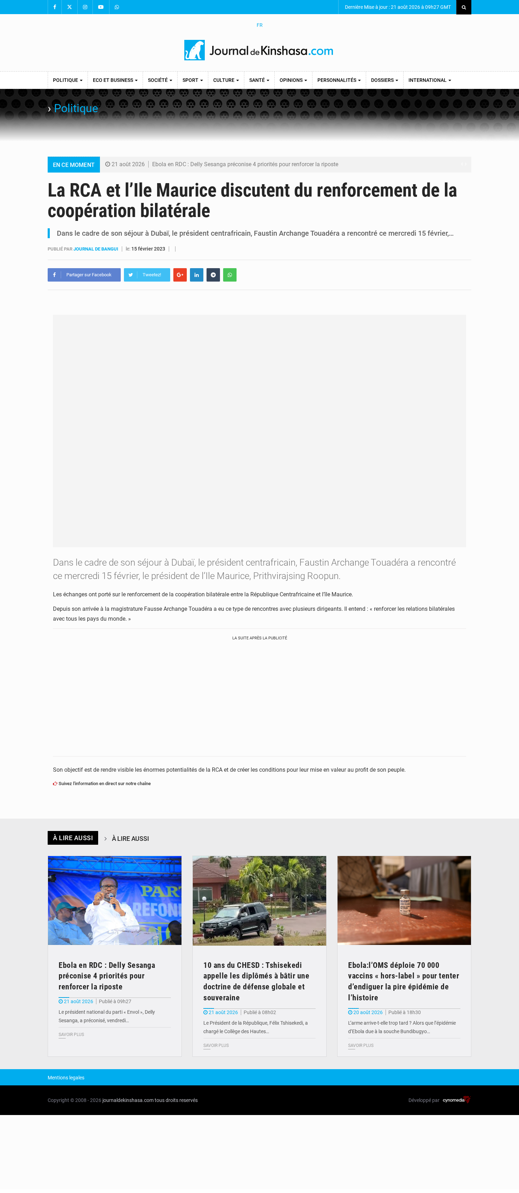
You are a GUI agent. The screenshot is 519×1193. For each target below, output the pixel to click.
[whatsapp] (230, 275)
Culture (224, 80)
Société (158, 80)
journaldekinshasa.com (128, 1100)
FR (260, 25)
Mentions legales (66, 1077)
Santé (257, 80)
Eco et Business (113, 80)
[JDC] (259, 50)
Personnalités (337, 80)
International (428, 80)
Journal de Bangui (96, 249)
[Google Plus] (180, 275)
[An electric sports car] (114, 900)
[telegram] (213, 275)
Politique (66, 80)
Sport (191, 80)
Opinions (292, 80)
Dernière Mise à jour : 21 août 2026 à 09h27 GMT (397, 7)
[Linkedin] (196, 275)
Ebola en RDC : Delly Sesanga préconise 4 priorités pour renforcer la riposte (245, 164)
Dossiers (383, 80)
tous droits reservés (176, 1100)
